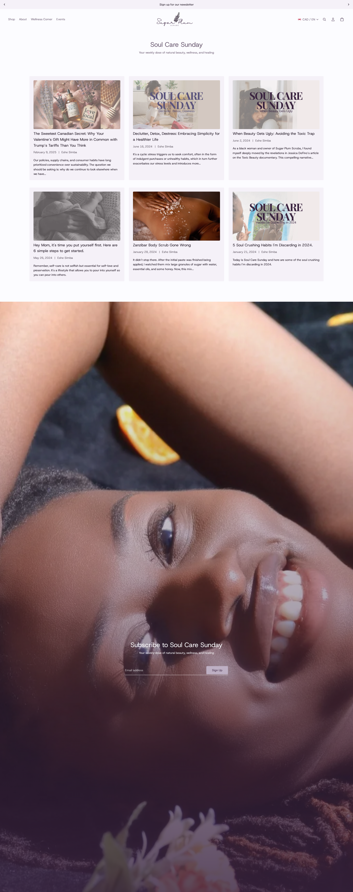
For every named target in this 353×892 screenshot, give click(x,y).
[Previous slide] (4, 4)
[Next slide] (348, 4)
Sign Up (217, 670)
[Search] (324, 19)
